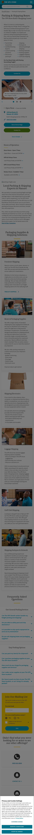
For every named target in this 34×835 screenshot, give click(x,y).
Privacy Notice (19, 818)
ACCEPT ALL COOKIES (16, 831)
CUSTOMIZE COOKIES (17, 821)
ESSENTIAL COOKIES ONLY (17, 826)
